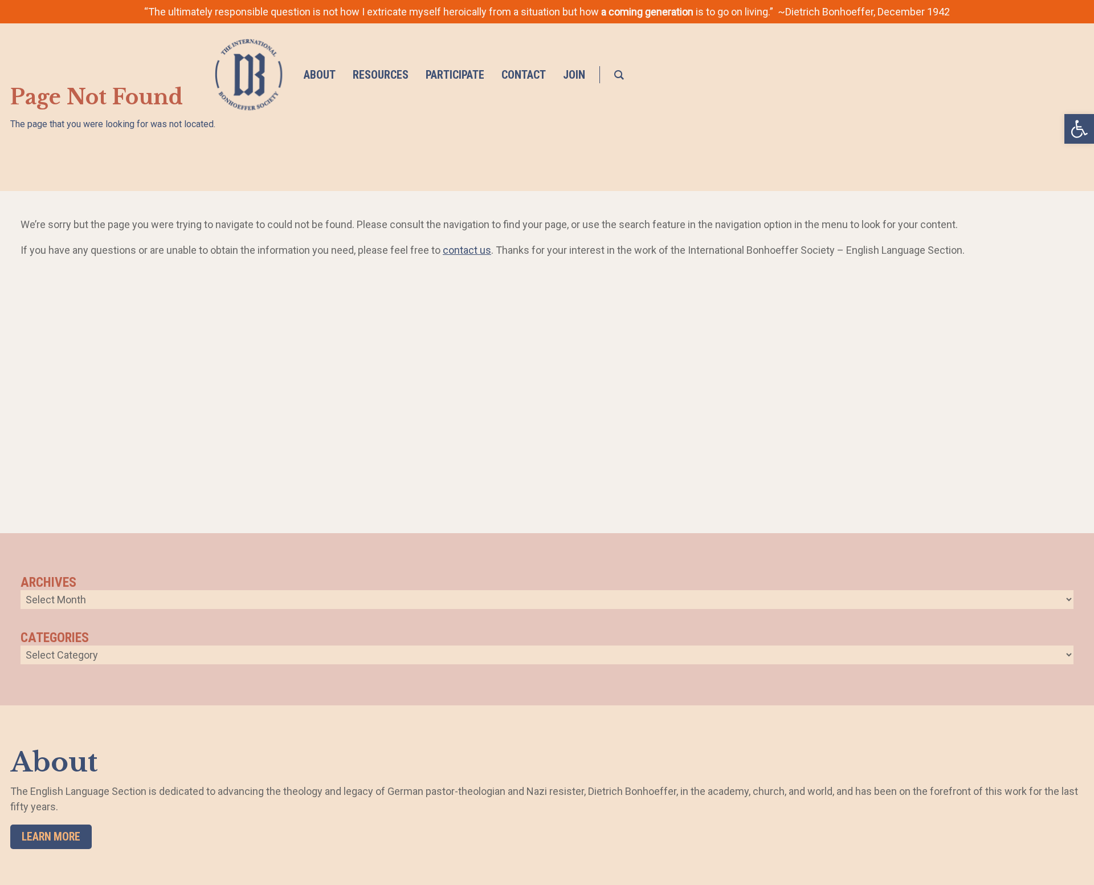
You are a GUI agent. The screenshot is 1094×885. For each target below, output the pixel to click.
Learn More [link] (51, 836)
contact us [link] (467, 250)
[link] (1079, 129)
